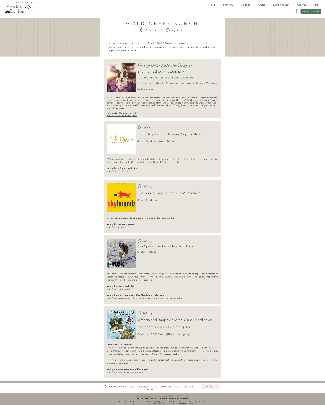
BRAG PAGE (188, 387)
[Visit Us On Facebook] (296, 11)
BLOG (177, 387)
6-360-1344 (202, 401)
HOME (131, 387)
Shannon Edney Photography (180, 396)
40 (196, 401)
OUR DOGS (142, 387)
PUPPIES (154, 387)
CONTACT (150, 390)
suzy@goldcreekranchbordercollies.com (165, 401)
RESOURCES (166, 387)
